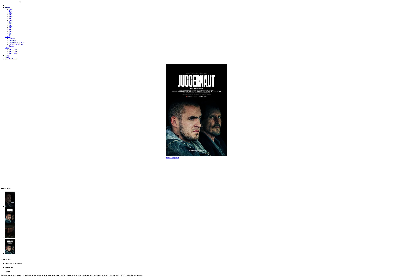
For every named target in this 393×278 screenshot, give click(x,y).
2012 (10, 31)
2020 (10, 16)
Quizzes (11, 46)
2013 (10, 29)
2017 (10, 22)
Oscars (7, 55)
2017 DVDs (13, 50)
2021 (10, 15)
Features (7, 37)
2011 (10, 33)
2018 (10, 20)
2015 (10, 26)
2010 (10, 35)
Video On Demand (11, 59)
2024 (10, 9)
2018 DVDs (13, 51)
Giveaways (12, 40)
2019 (10, 18)
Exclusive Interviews (16, 44)
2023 (10, 11)
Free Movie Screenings (16, 42)
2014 (10, 27)
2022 (10, 13)
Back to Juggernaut (172, 158)
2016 (10, 24)
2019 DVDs (13, 53)
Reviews (12, 38)
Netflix (7, 57)
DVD (7, 48)
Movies (7, 7)
